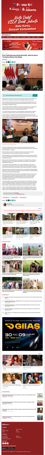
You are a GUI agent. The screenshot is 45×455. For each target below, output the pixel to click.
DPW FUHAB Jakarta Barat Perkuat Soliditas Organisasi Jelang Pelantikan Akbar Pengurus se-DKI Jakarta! (19, 395)
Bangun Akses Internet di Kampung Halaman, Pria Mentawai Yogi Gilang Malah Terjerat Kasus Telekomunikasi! (32, 274)
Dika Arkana (4, 59)
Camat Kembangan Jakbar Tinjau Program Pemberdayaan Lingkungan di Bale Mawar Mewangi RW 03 (18, 403)
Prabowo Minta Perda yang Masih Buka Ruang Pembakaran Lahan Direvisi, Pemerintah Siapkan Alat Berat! (32, 291)
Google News (16, 192)
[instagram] (8, 443)
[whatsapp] (11, 62)
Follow (35, 95)
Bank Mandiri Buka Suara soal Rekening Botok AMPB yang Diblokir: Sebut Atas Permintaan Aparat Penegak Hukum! (22, 305)
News (7, 53)
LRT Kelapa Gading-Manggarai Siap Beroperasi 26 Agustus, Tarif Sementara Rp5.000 (12, 274)
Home (3, 53)
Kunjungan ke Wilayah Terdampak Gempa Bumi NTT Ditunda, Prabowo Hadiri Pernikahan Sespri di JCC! (23, 297)
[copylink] (15, 62)
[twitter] (9, 62)
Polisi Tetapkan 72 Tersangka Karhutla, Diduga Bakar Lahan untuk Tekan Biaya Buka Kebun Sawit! (22, 313)
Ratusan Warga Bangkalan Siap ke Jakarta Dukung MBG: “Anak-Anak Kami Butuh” (12, 291)
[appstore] (5, 448)
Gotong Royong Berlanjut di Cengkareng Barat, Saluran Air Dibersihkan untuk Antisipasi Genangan (18, 417)
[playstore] (12, 448)
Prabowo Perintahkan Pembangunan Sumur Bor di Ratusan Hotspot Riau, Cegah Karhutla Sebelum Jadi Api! (32, 257)
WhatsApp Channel (20, 194)
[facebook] (7, 62)
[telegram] (13, 62)
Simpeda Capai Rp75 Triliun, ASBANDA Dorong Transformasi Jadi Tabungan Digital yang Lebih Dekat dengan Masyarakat (11, 257)
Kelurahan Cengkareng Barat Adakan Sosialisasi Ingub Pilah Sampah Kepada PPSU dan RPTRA (19, 410)
